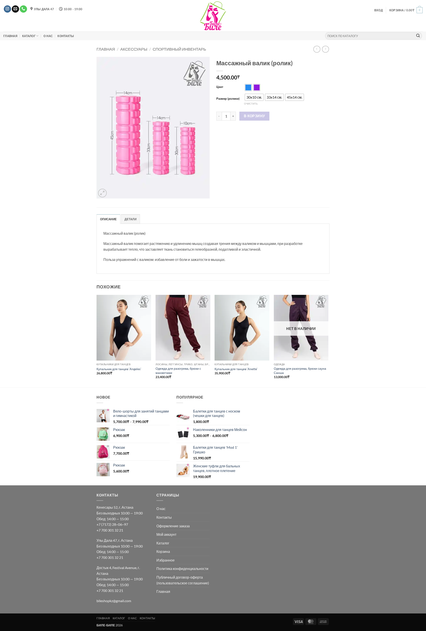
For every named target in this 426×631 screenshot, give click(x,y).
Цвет (219, 87)
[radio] (248, 87)
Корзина (163, 551)
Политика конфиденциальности (182, 568)
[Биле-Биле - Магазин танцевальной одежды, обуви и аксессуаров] (213, 16)
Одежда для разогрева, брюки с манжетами (178, 371)
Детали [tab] (130, 219)
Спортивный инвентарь (179, 49)
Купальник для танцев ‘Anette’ (236, 369)
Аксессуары (133, 49)
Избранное (165, 560)
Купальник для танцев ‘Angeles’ (119, 369)
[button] (378, 10)
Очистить (251, 103)
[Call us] (23, 9)
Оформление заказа (173, 526)
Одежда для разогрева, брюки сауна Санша (300, 371)
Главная (10, 36)
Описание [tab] (108, 219)
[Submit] (418, 36)
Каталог (29, 36)
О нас (48, 36)
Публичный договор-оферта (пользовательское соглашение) (182, 580)
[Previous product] (325, 49)
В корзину (254, 116)
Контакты (65, 36)
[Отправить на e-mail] (15, 9)
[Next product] (316, 49)
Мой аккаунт (166, 534)
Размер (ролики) (228, 98)
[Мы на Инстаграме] (7, 9)
